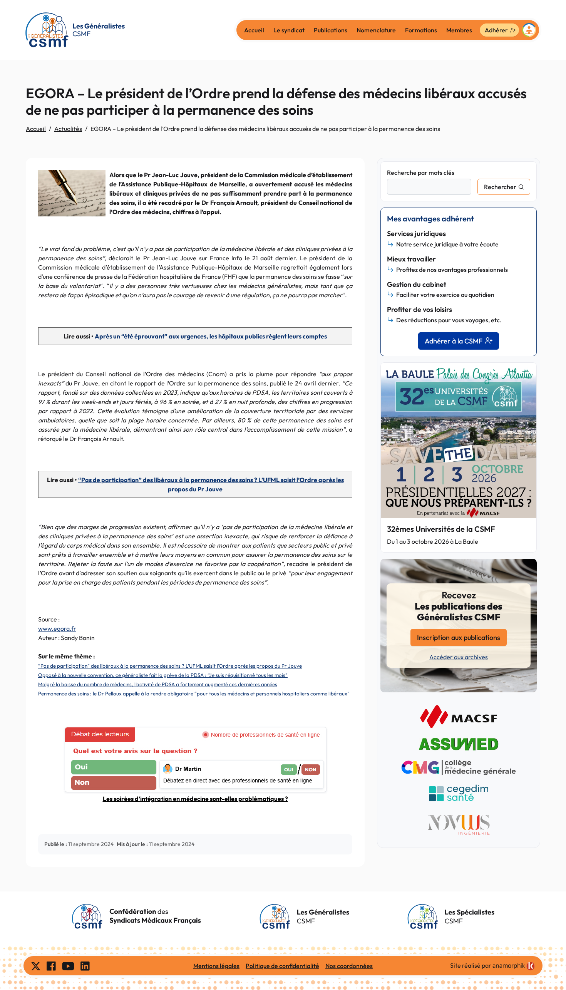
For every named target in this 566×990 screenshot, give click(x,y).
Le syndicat (289, 30)
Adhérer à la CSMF (453, 341)
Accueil (254, 30)
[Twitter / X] (35, 966)
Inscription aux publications (458, 637)
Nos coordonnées (349, 966)
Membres (459, 30)
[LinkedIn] (85, 966)
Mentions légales (216, 966)
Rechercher (500, 187)
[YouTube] (68, 966)
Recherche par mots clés (420, 172)
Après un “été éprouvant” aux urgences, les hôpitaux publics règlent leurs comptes (211, 336)
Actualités (68, 128)
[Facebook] (51, 966)
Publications (330, 30)
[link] (513, 966)
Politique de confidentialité (282, 966)
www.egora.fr (57, 628)
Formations (421, 30)
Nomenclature (376, 30)
